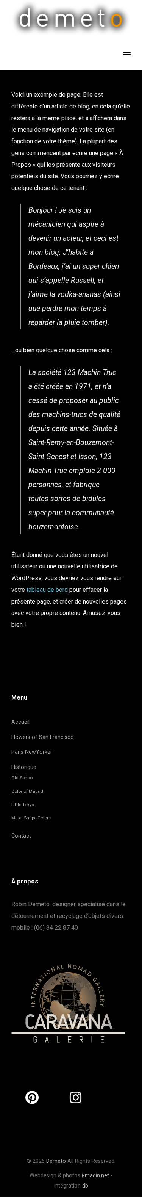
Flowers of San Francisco (42, 737)
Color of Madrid (27, 791)
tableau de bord (47, 589)
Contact (21, 836)
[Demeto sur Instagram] (75, 1098)
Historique (23, 767)
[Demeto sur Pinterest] (31, 1098)
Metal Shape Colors (31, 817)
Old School (22, 777)
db (85, 1186)
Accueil (20, 722)
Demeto (56, 1161)
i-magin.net (95, 1175)
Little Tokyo (22, 804)
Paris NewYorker (31, 752)
